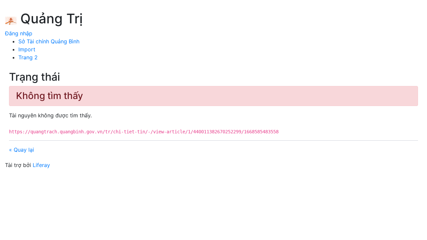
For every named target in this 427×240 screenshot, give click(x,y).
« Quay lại (21, 149)
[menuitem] (48, 41)
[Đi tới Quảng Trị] (11, 19)
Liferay (41, 165)
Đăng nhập (18, 33)
